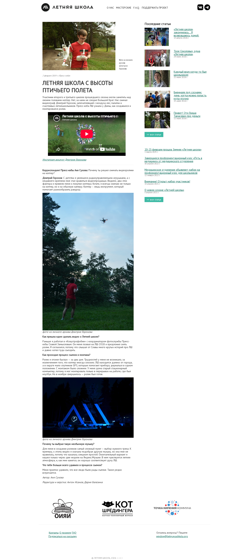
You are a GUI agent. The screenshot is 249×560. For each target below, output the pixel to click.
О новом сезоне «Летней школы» (164, 190)
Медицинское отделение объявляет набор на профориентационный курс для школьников (172, 171)
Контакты (54, 532)
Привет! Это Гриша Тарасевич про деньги (187, 114)
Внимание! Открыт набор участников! (167, 181)
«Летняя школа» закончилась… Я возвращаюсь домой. (186, 32)
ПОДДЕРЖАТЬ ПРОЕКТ (155, 7)
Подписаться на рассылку (62, 536)
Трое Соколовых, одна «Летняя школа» (187, 52)
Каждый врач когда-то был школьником (190, 73)
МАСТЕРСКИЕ (123, 7)
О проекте (65, 532)
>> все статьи (154, 134)
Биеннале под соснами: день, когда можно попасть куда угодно (190, 95)
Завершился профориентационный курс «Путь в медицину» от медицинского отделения (173, 159)
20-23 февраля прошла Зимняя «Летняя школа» (173, 149)
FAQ (74, 532)
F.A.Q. (136, 7)
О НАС (110, 7)
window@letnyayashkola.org (172, 536)
